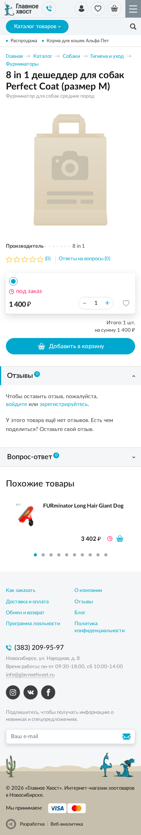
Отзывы (22, 376)
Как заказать (20, 590)
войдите (16, 404)
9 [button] (98, 555)
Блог (79, 612)
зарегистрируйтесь (64, 404)
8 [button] (90, 555)
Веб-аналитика (67, 824)
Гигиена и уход (107, 56)
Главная (14, 56)
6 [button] (74, 555)
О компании (88, 590)
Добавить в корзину (76, 346)
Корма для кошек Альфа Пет (78, 40)
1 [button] (35, 555)
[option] (70, 171)
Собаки (71, 56)
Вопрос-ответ (32, 457)
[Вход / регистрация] (81, 9)
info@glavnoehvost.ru (30, 675)
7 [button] (82, 555)
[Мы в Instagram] (13, 692)
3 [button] (51, 555)
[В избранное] (126, 303)
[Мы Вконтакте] (31, 692)
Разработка (32, 824)
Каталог (42, 56)
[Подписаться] (127, 736)
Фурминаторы (22, 64)
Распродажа (24, 40)
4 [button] (59, 555)
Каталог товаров (35, 26)
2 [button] (43, 555)
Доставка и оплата (27, 601)
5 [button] (66, 555)
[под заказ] (120, 538)
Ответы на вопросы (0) (84, 258)
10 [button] (106, 555)
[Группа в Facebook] (48, 692)
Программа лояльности (33, 623)
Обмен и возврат (25, 612)
